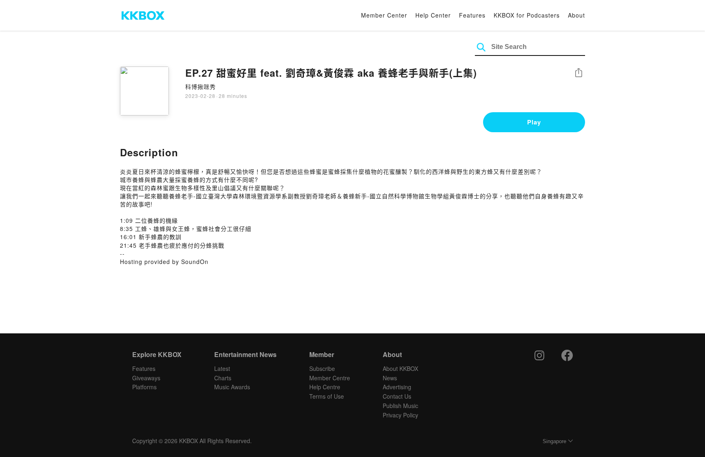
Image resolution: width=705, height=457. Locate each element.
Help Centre (324, 387)
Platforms (144, 387)
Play (534, 122)
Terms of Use (326, 396)
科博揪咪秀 (200, 86)
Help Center (433, 15)
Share (578, 73)
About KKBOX (400, 368)
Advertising (397, 387)
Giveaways (146, 378)
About (576, 15)
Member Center (384, 15)
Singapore (554, 441)
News (390, 378)
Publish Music (400, 406)
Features (472, 15)
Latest (222, 368)
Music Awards (232, 387)
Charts (222, 378)
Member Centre (329, 378)
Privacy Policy (400, 415)
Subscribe (322, 368)
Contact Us (397, 396)
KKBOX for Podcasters (527, 15)
